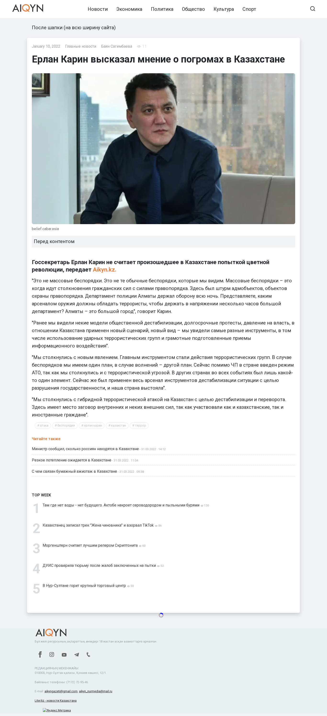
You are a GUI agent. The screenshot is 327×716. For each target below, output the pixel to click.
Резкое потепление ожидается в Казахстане (71, 460)
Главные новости (80, 46)
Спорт (249, 9)
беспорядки (66, 425)
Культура (224, 9)
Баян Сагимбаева (116, 46)
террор (140, 425)
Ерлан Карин (93, 425)
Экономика (129, 9)
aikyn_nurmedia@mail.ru (95, 691)
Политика (162, 9)
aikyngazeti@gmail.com (61, 691)
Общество (193, 9)
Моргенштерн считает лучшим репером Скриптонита (90, 545)
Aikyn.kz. (104, 269)
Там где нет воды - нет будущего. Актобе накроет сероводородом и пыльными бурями (121, 505)
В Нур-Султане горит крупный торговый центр (84, 585)
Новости (98, 9)
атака (44, 425)
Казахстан (118, 425)
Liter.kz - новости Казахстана (56, 700)
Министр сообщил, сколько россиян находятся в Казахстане (85, 449)
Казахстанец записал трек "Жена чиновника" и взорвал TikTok (98, 525)
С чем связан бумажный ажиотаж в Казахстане (74, 471)
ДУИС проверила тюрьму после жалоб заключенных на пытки (99, 565)
